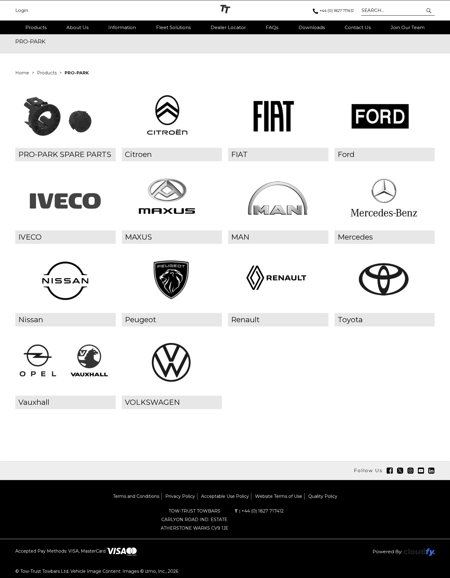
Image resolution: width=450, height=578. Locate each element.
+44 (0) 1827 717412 (258, 511)
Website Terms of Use (278, 496)
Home (22, 73)
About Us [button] (77, 27)
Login (21, 10)
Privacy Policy (180, 496)
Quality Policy (322, 496)
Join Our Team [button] (408, 27)
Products (36, 27)
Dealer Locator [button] (228, 27)
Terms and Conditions (136, 496)
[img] (390, 471)
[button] (429, 10)
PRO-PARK (77, 73)
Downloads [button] (311, 27)
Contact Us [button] (358, 27)
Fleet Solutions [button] (173, 27)
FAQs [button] (272, 27)
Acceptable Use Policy (225, 496)
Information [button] (122, 27)
